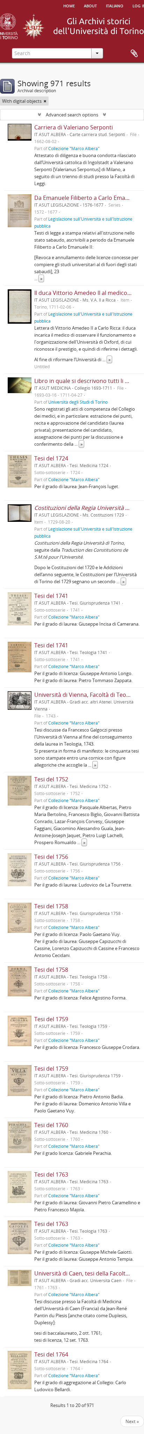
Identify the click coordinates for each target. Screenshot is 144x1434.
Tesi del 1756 (51, 857)
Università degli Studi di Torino (78, 402)
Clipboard (134, 53)
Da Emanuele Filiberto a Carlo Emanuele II (89, 198)
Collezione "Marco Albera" (74, 148)
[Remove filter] (45, 101)
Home (69, 5)
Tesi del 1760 (51, 1125)
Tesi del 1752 (51, 779)
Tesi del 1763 (51, 1174)
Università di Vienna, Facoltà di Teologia (86, 695)
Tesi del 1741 (51, 596)
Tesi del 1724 (51, 458)
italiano (114, 5)
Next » (132, 1421)
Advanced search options (72, 115)
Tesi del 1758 (51, 906)
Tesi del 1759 (51, 1019)
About (90, 5)
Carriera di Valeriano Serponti (73, 127)
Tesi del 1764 (51, 1354)
